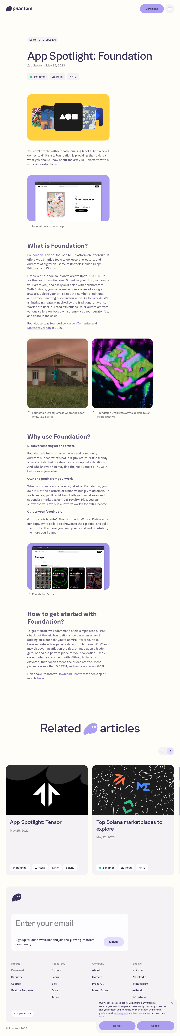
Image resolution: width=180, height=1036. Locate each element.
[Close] (172, 1003)
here (40, 678)
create (46, 486)
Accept (155, 1025)
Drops (31, 276)
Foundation (35, 255)
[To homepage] (16, 897)
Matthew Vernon (39, 328)
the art (46, 635)
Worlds (97, 298)
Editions (40, 289)
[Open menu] (169, 8)
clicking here (121, 1013)
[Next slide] (170, 751)
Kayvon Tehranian (78, 323)
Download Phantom (71, 674)
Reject (117, 1025)
